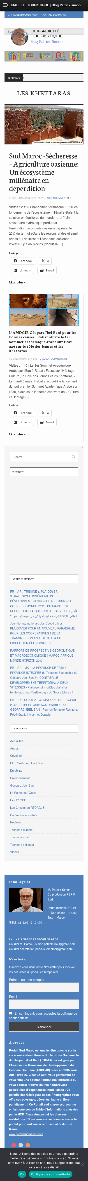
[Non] (82, 1164)
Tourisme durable (21, 829)
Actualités (16, 741)
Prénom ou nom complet (26, 979)
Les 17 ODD (14, 19)
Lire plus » (17, 282)
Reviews (15, 822)
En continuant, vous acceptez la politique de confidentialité (43, 1015)
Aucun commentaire (59, 198)
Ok (22, 1174)
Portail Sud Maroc (54, 14)
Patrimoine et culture (23, 815)
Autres (14, 748)
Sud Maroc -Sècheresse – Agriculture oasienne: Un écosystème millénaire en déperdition (44, 171)
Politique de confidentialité (50, 1174)
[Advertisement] (44, 525)
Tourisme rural (19, 837)
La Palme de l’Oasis (23, 792)
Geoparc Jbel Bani (55, 19)
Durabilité (32, 19)
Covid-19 (16, 755)
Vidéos (14, 852)
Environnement (20, 778)
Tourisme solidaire (22, 844)
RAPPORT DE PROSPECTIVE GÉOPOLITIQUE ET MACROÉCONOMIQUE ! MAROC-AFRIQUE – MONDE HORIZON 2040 (43, 655)
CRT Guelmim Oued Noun (23, 14)
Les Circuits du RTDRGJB (27, 807)
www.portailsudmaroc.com (26, 1134)
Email (13, 996)
